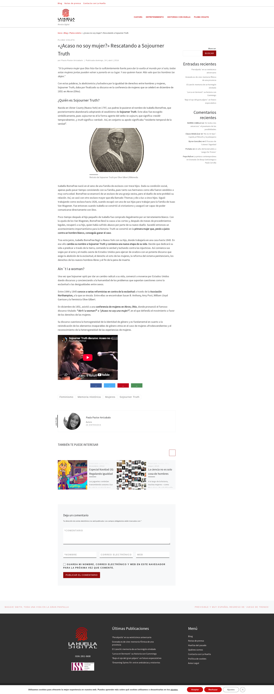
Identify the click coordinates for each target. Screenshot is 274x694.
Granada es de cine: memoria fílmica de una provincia (133, 643)
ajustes (174, 689)
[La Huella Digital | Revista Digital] (66, 15)
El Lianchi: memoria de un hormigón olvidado (134, 649)
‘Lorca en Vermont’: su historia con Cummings (134, 653)
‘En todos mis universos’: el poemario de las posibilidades (203, 126)
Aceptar (195, 689)
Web (140, 554)
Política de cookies (197, 658)
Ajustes (231, 689)
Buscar (212, 49)
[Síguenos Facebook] (211, 3)
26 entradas (93, 425)
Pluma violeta (75, 33)
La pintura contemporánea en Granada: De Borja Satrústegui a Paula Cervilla (201, 159)
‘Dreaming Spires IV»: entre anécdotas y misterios (136, 662)
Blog (66, 33)
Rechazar (212, 689)
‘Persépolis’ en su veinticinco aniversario (131, 637)
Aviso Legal (193, 663)
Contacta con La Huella (199, 654)
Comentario (73, 530)
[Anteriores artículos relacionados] (165, 453)
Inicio (60, 33)
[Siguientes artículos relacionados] (172, 453)
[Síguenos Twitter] (215, 3)
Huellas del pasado (197, 645)
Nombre (70, 554)
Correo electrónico (116, 556)
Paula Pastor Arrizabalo (72, 60)
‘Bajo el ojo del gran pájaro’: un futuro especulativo (136, 658)
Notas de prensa (196, 640)
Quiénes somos (195, 649)
